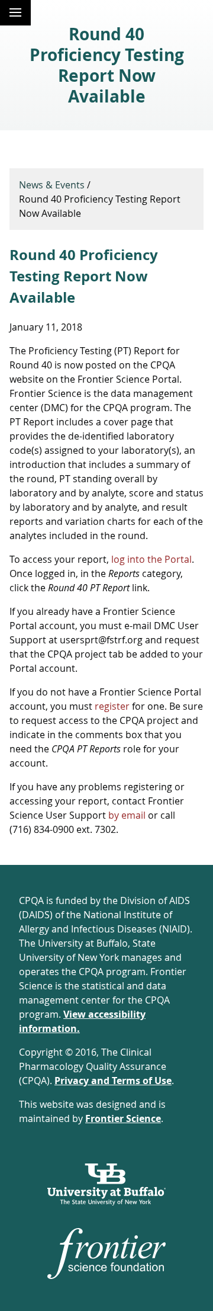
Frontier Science (123, 1118)
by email (127, 815)
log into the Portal (151, 559)
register (112, 706)
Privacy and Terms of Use (113, 1080)
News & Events (52, 184)
